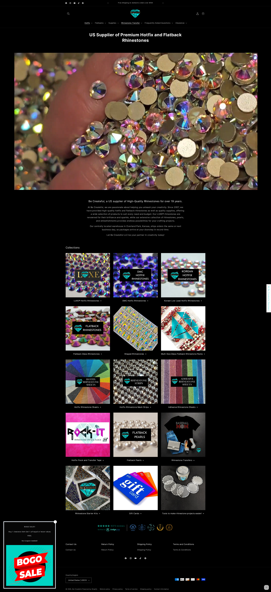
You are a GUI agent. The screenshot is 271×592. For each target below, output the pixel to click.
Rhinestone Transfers (182, 460)
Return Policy (107, 550)
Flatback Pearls (134, 460)
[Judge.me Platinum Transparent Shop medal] (151, 527)
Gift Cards (134, 513)
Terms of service (131, 589)
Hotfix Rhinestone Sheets (86, 407)
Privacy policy (118, 589)
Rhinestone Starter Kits (86, 513)
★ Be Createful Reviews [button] (269, 298)
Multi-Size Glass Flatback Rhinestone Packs (182, 354)
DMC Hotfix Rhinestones (134, 301)
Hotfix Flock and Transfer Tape (86, 460)
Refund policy (105, 589)
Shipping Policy (144, 550)
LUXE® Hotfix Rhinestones (86, 301)
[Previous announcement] (108, 3)
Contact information (161, 589)
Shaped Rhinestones (134, 354)
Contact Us (71, 550)
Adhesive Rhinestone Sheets (182, 407)
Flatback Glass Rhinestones (86, 354)
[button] (68, 14)
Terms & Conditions (182, 550)
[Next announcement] (163, 3)
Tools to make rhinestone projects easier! (182, 513)
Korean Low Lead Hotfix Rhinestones (182, 301)
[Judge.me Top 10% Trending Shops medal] (169, 527)
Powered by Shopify (89, 589)
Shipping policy (145, 589)
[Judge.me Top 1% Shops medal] (160, 527)
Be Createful (77, 589)
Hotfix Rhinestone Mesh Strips (134, 407)
